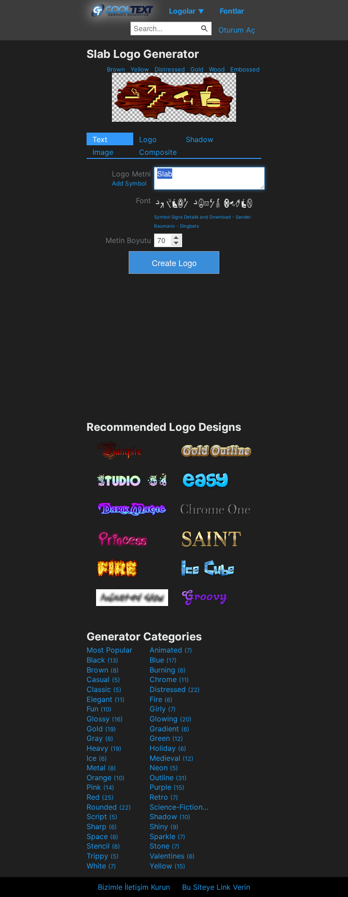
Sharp (102, 826)
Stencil (103, 845)
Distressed (170, 69)
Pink (100, 787)
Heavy (104, 748)
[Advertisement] (43, 183)
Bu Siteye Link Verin (216, 887)
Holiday (168, 748)
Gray (100, 738)
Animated (171, 649)
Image (102, 152)
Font (143, 200)
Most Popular (109, 649)
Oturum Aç (236, 29)
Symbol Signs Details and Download (192, 216)
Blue (163, 659)
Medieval (171, 758)
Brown (116, 69)
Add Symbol (129, 183)
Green (166, 738)
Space (102, 836)
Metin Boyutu (128, 240)
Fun (99, 708)
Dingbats (189, 226)
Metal (101, 767)
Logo (148, 139)
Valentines (172, 855)
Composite (158, 152)
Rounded (109, 806)
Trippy (103, 855)
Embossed (244, 69)
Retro (164, 797)
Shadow (199, 139)
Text (99, 139)
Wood (217, 69)
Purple (167, 787)
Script (102, 816)
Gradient (169, 728)
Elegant (106, 699)
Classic (104, 689)
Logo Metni (131, 178)
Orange (106, 777)
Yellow (140, 69)
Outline (168, 777)
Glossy (105, 718)
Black (102, 659)
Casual (103, 679)
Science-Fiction (180, 806)
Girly (163, 708)
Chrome (169, 679)
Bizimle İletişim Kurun (134, 887)
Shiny (164, 826)
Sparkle (167, 836)
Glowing (171, 718)
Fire (161, 699)
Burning (168, 669)
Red (100, 797)
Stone (164, 845)
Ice (97, 758)
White (101, 865)
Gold (196, 69)
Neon (164, 767)
